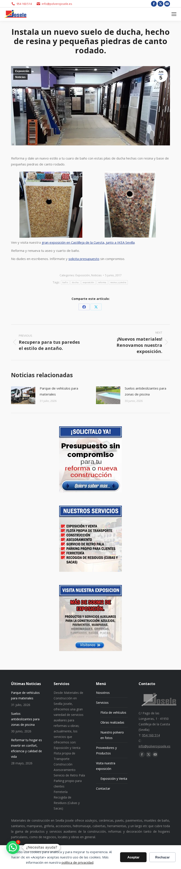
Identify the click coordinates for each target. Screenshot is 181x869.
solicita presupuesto (83, 258)
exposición (88, 282)
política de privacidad (77, 862)
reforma (102, 282)
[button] (12, 847)
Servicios (102, 702)
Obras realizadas (112, 722)
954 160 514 (24, 4)
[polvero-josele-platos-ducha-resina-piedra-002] (50, 205)
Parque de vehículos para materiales (59, 391)
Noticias (20, 77)
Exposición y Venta (113, 778)
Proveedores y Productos (106, 750)
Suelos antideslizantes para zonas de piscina (145, 391)
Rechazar (162, 857)
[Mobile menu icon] (174, 14)
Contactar (103, 788)
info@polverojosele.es (57, 4)
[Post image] (23, 395)
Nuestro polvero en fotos (112, 735)
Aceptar (133, 857)
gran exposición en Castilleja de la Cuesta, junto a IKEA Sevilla (88, 242)
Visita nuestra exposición (105, 766)
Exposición (22, 71)
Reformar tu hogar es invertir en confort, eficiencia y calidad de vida (26, 748)
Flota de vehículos (113, 712)
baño (65, 282)
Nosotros (103, 693)
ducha (75, 282)
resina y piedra (118, 282)
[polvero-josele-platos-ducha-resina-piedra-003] (130, 205)
